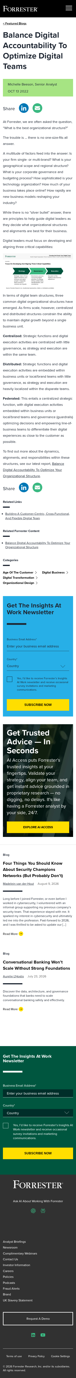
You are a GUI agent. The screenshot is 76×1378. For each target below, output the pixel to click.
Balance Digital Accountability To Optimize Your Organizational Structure (33, 469)
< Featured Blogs (15, 23)
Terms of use (14, 1356)
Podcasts (9, 1283)
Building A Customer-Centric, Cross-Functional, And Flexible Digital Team (37, 516)
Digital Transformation (18, 577)
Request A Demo (38, 1318)
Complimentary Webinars (20, 1253)
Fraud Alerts (11, 1288)
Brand (7, 1294)
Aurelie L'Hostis (13, 976)
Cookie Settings (60, 1356)
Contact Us (10, 1259)
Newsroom (10, 1247)
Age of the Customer (18, 572)
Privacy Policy (36, 1356)
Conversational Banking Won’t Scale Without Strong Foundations (36, 965)
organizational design (18, 583)
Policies (8, 1277)
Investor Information (16, 1265)
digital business (53, 572)
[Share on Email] (37, 108)
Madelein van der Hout (18, 883)
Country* (12, 659)
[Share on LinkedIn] (24, 108)
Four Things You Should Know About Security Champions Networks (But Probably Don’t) (33, 869)
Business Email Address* (22, 639)
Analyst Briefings (14, 1241)
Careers (8, 1271)
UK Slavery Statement (18, 1300)
